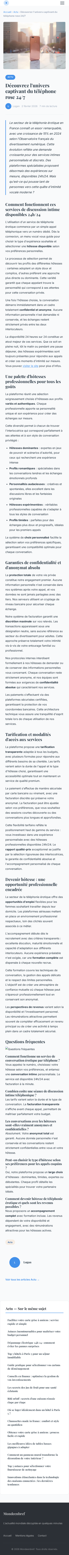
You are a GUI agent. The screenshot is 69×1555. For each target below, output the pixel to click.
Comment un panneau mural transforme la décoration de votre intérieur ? (33, 1456)
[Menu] (62, 3)
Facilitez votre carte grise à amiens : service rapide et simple (33, 1321)
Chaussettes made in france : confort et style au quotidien (33, 1422)
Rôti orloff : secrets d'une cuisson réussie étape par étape (31, 1400)
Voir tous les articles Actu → (22, 1279)
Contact (42, 1535)
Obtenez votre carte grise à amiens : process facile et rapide (33, 1434)
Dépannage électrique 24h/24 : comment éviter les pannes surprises (31, 1344)
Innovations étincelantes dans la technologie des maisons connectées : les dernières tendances (33, 1480)
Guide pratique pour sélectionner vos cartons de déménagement (34, 1366)
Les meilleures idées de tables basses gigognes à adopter (29, 1445)
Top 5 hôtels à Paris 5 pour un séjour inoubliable (29, 1355)
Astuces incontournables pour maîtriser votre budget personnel (34, 1333)
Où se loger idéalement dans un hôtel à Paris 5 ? (34, 1411)
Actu (15, 12)
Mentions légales (24, 1535)
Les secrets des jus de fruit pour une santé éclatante (32, 1389)
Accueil (7, 12)
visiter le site (30, 366)
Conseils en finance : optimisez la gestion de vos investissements (33, 1378)
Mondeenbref (14, 1513)
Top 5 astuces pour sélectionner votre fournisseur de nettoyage (29, 1467)
